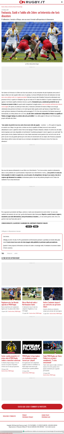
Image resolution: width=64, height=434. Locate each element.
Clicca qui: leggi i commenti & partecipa (32, 406)
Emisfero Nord (12, 7)
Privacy (24, 415)
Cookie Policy (45, 415)
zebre (15, 253)
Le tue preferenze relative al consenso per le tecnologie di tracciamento (42, 431)
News (6, 7)
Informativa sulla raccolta (6, 433)
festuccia (9, 253)
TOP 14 (29, 226)
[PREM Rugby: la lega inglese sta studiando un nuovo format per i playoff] (32, 347)
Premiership (19, 7)
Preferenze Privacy (27, 417)
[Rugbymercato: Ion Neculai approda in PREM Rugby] (11, 294)
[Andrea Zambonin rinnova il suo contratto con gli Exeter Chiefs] (52, 294)
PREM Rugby (17, 311)
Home (3, 7)
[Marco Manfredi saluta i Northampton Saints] (32, 294)
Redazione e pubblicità (9, 416)
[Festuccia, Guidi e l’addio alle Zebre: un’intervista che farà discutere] (32, 42)
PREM (35, 226)
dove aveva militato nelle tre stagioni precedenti (14, 97)
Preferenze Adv (46, 417)
